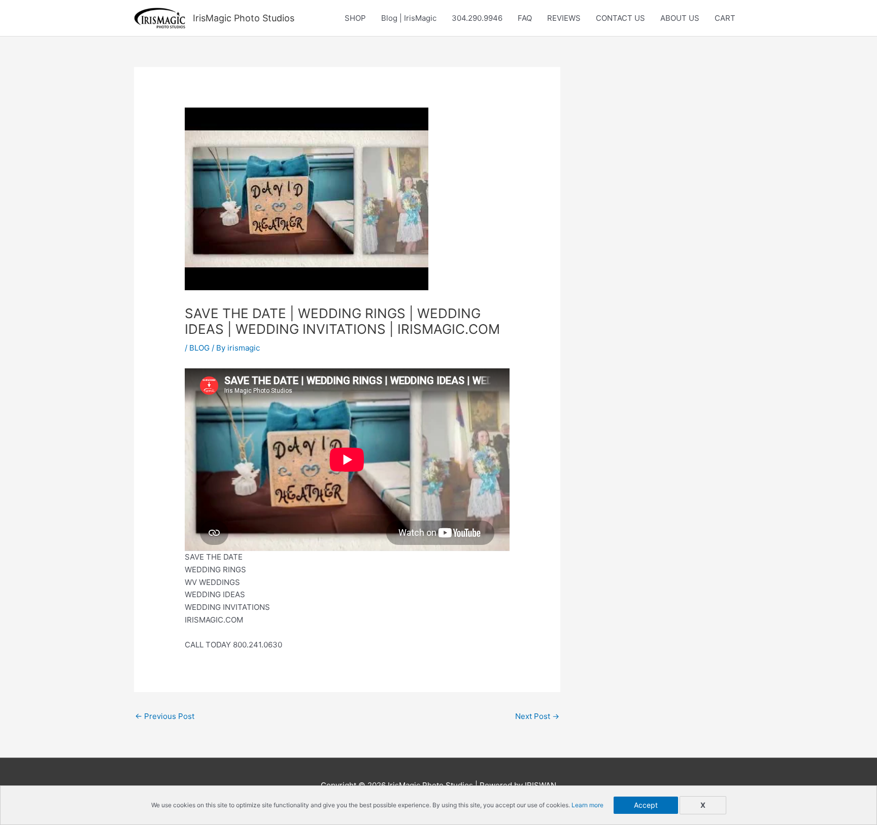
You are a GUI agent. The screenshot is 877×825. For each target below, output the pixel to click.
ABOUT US (679, 18)
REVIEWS (564, 18)
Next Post (537, 716)
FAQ (525, 18)
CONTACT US (620, 18)
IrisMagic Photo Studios (243, 18)
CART (725, 18)
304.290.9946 (477, 18)
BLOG (199, 348)
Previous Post (164, 716)
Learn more (587, 805)
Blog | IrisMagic (408, 18)
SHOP (355, 18)
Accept (646, 805)
